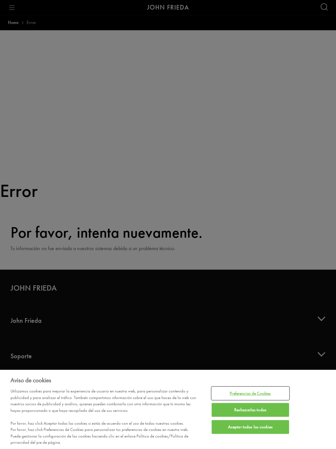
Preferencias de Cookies (250, 393)
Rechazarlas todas (250, 409)
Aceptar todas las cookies (250, 426)
